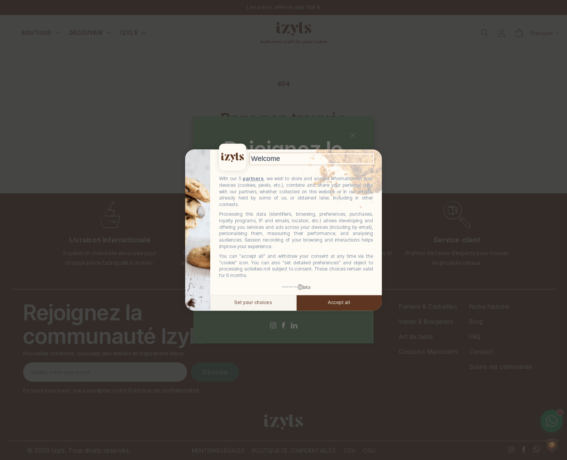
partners (253, 178)
